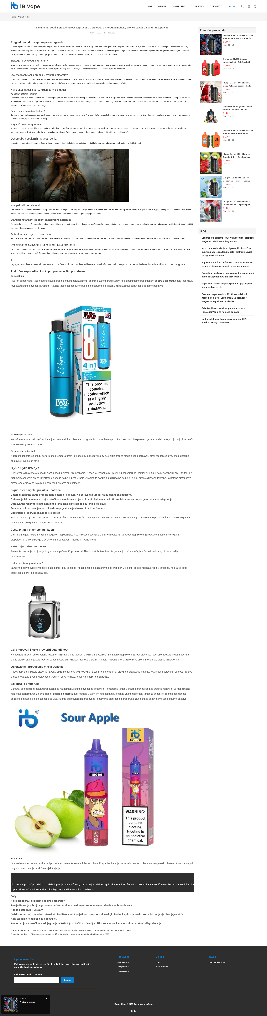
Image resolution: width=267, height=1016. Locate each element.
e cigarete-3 (178, 6)
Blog (232, 6)
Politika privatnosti (217, 962)
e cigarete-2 (197, 6)
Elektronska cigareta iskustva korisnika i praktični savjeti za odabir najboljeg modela (228, 240)
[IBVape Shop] (25, 8)
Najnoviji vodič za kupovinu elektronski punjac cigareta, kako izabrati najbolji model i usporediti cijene (82, 930)
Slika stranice (162, 966)
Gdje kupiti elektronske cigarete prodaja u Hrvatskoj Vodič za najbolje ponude (223, 310)
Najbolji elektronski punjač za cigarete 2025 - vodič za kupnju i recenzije (225, 321)
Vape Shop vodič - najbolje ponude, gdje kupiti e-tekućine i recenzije (227, 285)
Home (150, 6)
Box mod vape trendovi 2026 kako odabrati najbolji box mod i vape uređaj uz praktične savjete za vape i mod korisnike (224, 298)
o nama (162, 6)
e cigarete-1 (217, 6)
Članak (21, 17)
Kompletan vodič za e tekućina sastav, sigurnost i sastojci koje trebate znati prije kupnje (228, 275)
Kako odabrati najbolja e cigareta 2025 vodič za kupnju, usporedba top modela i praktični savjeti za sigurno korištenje (227, 252)
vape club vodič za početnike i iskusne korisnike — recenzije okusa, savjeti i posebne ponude (227, 264)
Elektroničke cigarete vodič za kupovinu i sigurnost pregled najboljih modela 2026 (70, 934)
